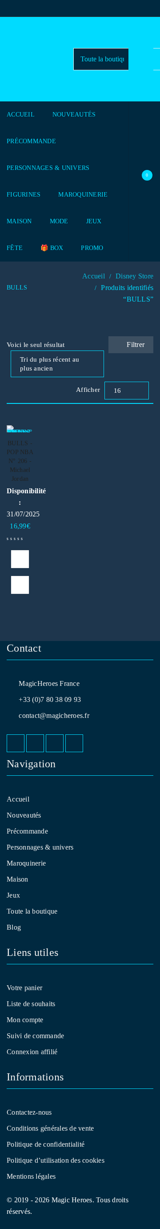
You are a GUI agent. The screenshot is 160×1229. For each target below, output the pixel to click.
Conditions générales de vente (50, 1128)
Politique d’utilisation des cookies (55, 1160)
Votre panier (24, 987)
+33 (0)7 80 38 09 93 (50, 699)
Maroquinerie (26, 863)
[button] (20, 559)
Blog (14, 927)
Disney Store (134, 276)
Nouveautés (24, 815)
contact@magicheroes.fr (54, 715)
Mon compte (25, 1019)
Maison (17, 879)
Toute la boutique (32, 911)
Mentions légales (31, 1176)
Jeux (13, 895)
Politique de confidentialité (45, 1144)
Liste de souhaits (31, 1003)
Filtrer (135, 344)
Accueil (93, 276)
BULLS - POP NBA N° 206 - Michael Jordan (20, 461)
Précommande (27, 831)
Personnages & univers (40, 847)
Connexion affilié (32, 1052)
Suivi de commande (35, 1036)
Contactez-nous (29, 1112)
